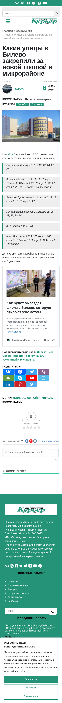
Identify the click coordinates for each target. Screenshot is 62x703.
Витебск (23, 104)
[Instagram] (43, 378)
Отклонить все (31, 696)
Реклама (13, 601)
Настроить (31, 687)
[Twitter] (31, 384)
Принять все (31, 679)
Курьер (19, 88)
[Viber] (43, 372)
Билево (19, 398)
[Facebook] (20, 372)
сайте (9, 154)
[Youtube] (31, 378)
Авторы (12, 589)
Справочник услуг (18, 585)
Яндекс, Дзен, (45, 352)
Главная (7, 31)
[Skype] (20, 378)
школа (48, 398)
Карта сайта (15, 597)
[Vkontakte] (8, 372)
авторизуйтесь (51, 441)
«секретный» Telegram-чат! (19, 359)
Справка (37, 104)
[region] (31, 670)
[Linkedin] (8, 384)
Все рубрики (24, 31)
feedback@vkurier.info (41, 541)
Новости (13, 581)
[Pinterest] (20, 384)
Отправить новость (19, 593)
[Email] (8, 378)
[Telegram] (31, 372)
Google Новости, (12, 356)
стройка (34, 398)
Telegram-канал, (34, 356)
